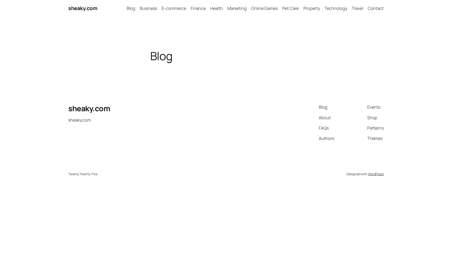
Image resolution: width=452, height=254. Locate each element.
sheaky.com (82, 8)
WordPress (376, 174)
